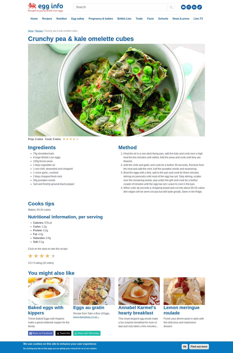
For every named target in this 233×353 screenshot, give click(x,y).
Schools (163, 18)
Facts (150, 18)
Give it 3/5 (42, 258)
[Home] (46, 7)
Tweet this (64, 333)
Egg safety (77, 18)
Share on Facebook (42, 333)
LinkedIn (194, 7)
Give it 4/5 (48, 258)
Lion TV (198, 18)
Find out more (199, 346)
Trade (139, 18)
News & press (181, 18)
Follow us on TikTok (199, 7)
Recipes (47, 18)
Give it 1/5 (30, 258)
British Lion (124, 18)
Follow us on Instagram (188, 7)
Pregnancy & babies (101, 18)
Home (34, 18)
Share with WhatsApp (88, 333)
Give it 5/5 (53, 258)
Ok (184, 346)
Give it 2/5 (36, 258)
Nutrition (61, 18)
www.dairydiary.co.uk (85, 317)
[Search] (171, 7)
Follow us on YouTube (183, 7)
